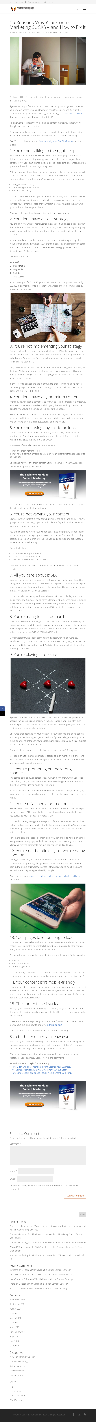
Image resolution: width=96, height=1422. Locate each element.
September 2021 (18, 1304)
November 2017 (17, 1331)
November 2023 (17, 1299)
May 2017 (14, 1345)
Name (13, 1171)
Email (13, 1178)
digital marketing (51, 32)
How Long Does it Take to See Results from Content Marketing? (42, 1072)
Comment (15, 1143)
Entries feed (15, 1391)
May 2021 (14, 1313)
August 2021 (15, 1308)
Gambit (14, 32)
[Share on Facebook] (2, 708)
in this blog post (54, 1024)
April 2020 (14, 1327)
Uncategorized (17, 1375)
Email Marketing (17, 1370)
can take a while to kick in (72, 113)
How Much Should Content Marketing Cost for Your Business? (41, 1066)
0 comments (63, 32)
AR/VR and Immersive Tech (22, 1356)
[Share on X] (2, 713)
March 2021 (15, 1318)
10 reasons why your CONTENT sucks (55, 141)
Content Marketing (37, 32)
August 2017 (15, 1336)
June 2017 (14, 1341)
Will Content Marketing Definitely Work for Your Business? (39, 1069)
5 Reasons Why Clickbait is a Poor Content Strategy (46, 1269)
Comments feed (17, 1395)
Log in (12, 1386)
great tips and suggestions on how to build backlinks (54, 876)
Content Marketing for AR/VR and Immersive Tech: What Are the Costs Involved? (48, 1242)
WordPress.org (17, 1400)
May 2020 (14, 1322)
